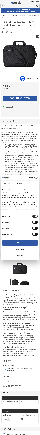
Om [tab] (33, 183)
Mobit (4, 15)
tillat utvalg (20, 249)
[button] (20, 121)
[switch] (35, 222)
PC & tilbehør (12, 15)
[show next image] (35, 268)
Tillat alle (20, 243)
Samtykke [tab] (7, 183)
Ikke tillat (20, 255)
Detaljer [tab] (20, 183)
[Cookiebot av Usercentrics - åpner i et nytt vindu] (29, 178)
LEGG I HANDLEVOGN (20, 98)
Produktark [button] (6, 429)
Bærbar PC (22, 15)
